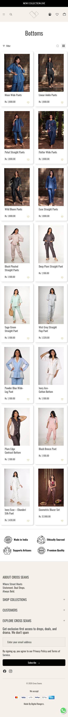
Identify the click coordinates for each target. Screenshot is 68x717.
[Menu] (4, 14)
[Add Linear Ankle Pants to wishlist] (62, 102)
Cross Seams (37, 683)
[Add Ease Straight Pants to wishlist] (62, 216)
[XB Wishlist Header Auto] (57, 13)
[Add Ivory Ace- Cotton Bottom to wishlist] (62, 399)
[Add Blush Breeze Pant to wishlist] (62, 460)
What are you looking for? (11, 14)
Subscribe (34, 662)
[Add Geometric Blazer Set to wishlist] (62, 520)
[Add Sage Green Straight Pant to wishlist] (28, 338)
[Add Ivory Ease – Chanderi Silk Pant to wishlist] (28, 520)
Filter (8, 45)
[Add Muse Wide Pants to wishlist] (28, 102)
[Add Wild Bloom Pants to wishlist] (28, 216)
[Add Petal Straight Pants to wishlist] (28, 159)
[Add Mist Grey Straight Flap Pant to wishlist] (62, 338)
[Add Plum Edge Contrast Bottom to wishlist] (28, 460)
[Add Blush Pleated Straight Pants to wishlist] (28, 277)
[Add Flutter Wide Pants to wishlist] (62, 159)
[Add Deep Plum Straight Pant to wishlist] (62, 277)
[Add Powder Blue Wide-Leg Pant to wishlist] (28, 399)
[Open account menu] (49, 14)
